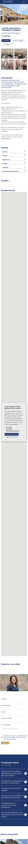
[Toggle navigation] (23, 2)
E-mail (3, 712)
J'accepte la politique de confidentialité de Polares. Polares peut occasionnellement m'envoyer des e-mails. (15, 737)
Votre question (6, 725)
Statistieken (9, 429)
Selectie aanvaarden (12, 437)
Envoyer (5, 743)
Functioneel (9, 427)
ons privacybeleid (13, 424)
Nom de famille (6, 705)
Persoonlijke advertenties (12, 431)
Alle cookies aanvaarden (11, 434)
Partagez (7, 44)
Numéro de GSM (6, 718)
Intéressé (6, 40)
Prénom (3, 699)
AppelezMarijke (18, 40)
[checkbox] (2, 737)
